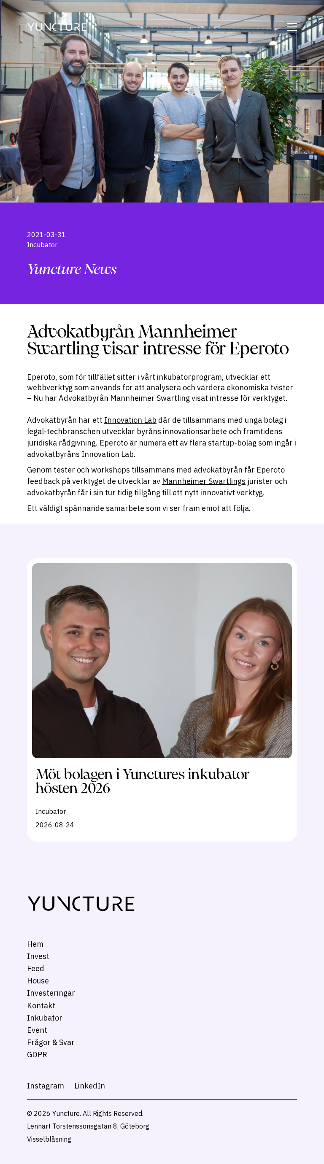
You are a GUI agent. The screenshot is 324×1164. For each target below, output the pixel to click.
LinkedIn (89, 1086)
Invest (38, 956)
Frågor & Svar (51, 1042)
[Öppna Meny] (290, 27)
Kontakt (41, 1005)
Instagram (45, 1086)
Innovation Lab (130, 420)
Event (37, 1030)
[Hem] (57, 27)
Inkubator (44, 1018)
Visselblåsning (49, 1139)
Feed (35, 968)
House (38, 981)
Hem (35, 944)
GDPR (37, 1054)
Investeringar (51, 993)
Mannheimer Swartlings (204, 481)
